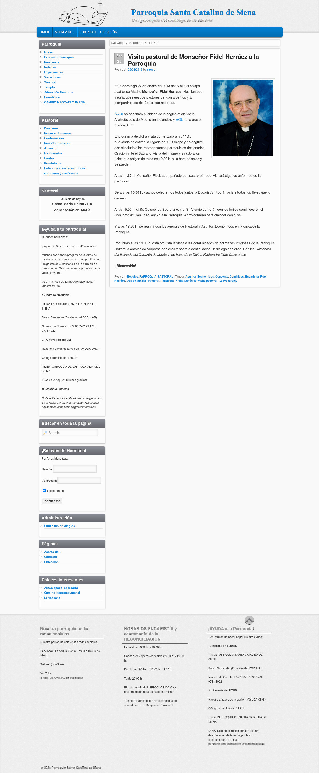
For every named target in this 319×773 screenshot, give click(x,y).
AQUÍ (119, 113)
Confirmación (54, 138)
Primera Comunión (58, 133)
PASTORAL (165, 276)
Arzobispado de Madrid (61, 587)
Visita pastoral (207, 280)
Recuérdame (55, 490)
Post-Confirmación (57, 143)
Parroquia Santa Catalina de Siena (76, 768)
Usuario (47, 469)
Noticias (132, 276)
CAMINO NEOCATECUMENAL (65, 102)
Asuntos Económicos (199, 276)
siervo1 (152, 69)
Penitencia (51, 62)
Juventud (50, 148)
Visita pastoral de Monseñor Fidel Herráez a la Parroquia (193, 60)
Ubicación (108, 32)
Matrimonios (53, 153)
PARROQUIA (147, 276)
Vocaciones (52, 77)
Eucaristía (252, 276)
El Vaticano (52, 597)
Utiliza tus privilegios (59, 526)
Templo (49, 87)
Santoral (50, 82)
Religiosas (167, 280)
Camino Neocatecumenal (62, 592)
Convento (221, 276)
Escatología (52, 163)
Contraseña (49, 480)
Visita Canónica (186, 280)
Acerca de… (65, 32)
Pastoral (153, 280)
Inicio (45, 32)
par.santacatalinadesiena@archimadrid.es (236, 744)
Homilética (52, 97)
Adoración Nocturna (58, 92)
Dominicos (237, 276)
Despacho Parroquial (59, 57)
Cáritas (49, 158)
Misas (48, 52)
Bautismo (51, 128)
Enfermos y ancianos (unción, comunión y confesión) (66, 170)
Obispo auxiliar (136, 280)
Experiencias (53, 72)
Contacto (87, 32)
